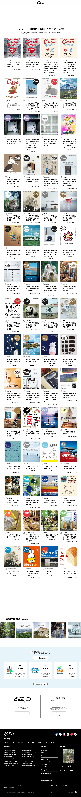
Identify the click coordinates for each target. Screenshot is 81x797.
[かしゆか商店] (58, 630)
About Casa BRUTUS (66, 771)
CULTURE (53, 742)
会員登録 (22, 713)
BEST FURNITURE (45, 775)
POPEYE (14, 785)
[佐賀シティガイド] (24, 630)
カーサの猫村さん (44, 750)
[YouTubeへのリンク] (71, 734)
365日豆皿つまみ (44, 759)
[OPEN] (5, 2)
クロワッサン (19, 785)
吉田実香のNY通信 (8, 756)
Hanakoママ (47, 785)
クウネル (52, 785)
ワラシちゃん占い (44, 766)
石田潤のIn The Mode (26, 759)
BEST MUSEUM (44, 778)
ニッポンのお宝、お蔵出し (27, 763)
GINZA (24, 785)
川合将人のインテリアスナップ (28, 756)
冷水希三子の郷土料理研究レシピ (28, 765)
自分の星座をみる (40, 684)
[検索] (75, 2)
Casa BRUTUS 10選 (45, 762)
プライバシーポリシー (56, 707)
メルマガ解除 (59, 715)
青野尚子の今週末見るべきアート (11, 752)
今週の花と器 (44, 764)
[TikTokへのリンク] (68, 734)
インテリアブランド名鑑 (9, 765)
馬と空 (42, 752)
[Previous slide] (24, 640)
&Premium (33, 785)
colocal (42, 785)
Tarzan (38, 785)
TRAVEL (39, 742)
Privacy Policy (11, 787)
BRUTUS (9, 785)
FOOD (33, 742)
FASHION (13, 742)
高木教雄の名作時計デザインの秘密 (11, 763)
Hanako (28, 785)
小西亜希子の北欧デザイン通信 (10, 761)
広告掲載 (5, 787)
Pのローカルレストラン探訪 (27, 761)
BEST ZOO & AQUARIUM (46, 780)
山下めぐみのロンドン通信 (9, 759)
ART (29, 742)
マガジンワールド (66, 785)
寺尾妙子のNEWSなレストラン (10, 754)
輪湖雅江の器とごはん (26, 750)
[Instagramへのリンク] (64, 734)
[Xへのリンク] (60, 734)
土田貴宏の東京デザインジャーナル (29, 752)
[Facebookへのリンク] (56, 734)
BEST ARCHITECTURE (46, 773)
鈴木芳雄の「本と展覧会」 (27, 754)
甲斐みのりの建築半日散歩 (9, 750)
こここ (57, 785)
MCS (60, 785)
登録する (58, 713)
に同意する (58, 707)
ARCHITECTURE (21, 742)
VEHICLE (46, 742)
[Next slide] (57, 640)
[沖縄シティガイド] (41, 630)
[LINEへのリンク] (75, 734)
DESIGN (6, 742)
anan (5, 785)
